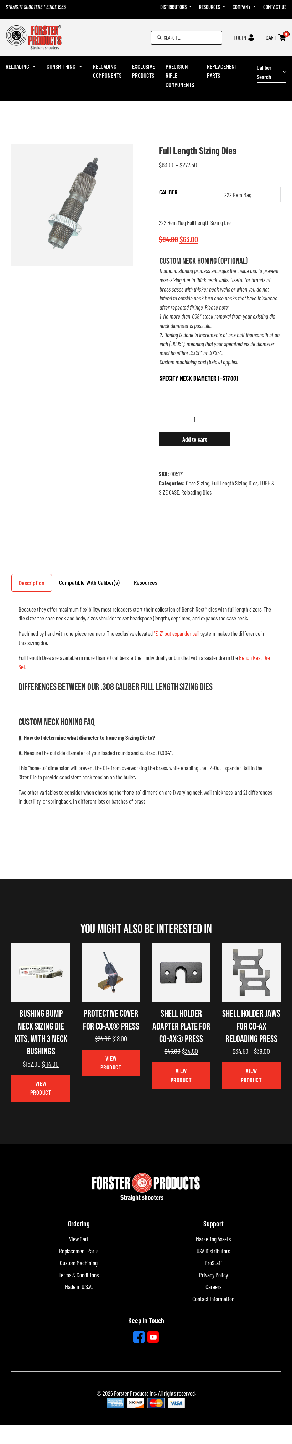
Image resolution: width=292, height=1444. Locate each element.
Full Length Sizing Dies (234, 482)
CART (271, 37)
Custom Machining (79, 1262)
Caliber (168, 192)
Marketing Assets (213, 1238)
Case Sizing (197, 482)
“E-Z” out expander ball (176, 633)
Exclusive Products (143, 71)
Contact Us (274, 7)
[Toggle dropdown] (190, 7)
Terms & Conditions (79, 1274)
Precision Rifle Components (180, 75)
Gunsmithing (61, 66)
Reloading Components (107, 71)
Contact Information (213, 1298)
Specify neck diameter (199, 378)
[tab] (31, 582)
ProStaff (213, 1262)
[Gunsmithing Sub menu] (80, 66)
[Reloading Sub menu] (34, 66)
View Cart (79, 1238)
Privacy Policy (213, 1274)
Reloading (17, 66)
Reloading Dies (196, 492)
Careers (213, 1286)
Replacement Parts (222, 71)
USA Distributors (213, 1250)
